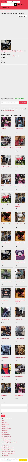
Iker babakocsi (4, 300)
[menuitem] (22, 16)
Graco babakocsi (5, 243)
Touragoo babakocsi (20, 262)
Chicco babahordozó (6, 436)
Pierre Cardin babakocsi (7, 147)
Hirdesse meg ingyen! (8, 110)
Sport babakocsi (19, 147)
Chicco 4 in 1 (4, 426)
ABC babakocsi (5, 357)
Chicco (2, 262)
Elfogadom (23, 459)
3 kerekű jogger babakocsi (7, 450)
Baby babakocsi (5, 319)
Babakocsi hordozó (20, 224)
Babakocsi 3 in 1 (19, 319)
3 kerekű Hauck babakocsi (7, 448)
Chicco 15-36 (4, 422)
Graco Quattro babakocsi (18, 205)
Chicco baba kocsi (5, 434)
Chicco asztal (4, 430)
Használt (3, 2)
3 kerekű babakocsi (5, 446)
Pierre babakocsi (19, 376)
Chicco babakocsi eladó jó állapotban (12, 51)
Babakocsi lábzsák (19, 281)
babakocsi (8, 11)
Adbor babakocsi (5, 376)
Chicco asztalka (4, 432)
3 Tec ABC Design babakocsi (8, 453)
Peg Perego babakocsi (6, 167)
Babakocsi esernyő (20, 357)
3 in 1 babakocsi (5, 444)
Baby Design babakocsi (21, 186)
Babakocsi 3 (4, 395)
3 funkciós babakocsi (6, 440)
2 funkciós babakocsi (6, 438)
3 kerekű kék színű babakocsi (8, 451)
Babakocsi (3, 128)
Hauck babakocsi (5, 224)
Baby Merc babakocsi (6, 281)
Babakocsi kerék (19, 128)
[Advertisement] (12, 27)
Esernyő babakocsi (20, 243)
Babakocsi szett (5, 338)
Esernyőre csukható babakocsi (20, 300)
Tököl (2, 61)
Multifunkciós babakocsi (7, 186)
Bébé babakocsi (19, 395)
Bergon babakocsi (19, 338)
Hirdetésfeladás (5, 7)
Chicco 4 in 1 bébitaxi (6, 428)
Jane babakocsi (19, 167)
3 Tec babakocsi (4, 455)
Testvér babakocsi (5, 205)
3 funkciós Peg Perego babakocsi (9, 442)
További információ (8, 460)
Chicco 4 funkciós (5, 424)
